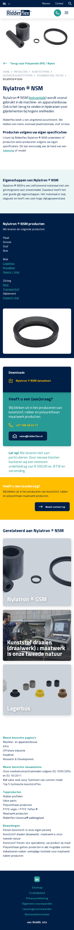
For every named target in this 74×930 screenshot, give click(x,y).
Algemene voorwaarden (37, 903)
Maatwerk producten (15, 813)
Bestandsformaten (37, 914)
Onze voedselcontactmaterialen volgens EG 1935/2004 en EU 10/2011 (37, 773)
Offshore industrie (14, 750)
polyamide (37, 97)
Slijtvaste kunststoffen (18, 75)
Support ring (11, 298)
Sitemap (37, 887)
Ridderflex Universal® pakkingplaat (23, 818)
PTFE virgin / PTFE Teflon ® (20, 809)
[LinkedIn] (37, 879)
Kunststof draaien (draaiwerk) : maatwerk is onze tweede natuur (32, 836)
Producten (20, 72)
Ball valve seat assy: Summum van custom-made (33, 780)
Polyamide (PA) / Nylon (50, 75)
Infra (6, 746)
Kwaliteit (8, 755)
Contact (59, 3)
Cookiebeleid (37, 893)
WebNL (36, 922)
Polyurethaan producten (17, 805)
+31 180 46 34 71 (27, 425)
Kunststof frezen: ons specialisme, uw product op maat (37, 843)
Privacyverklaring (37, 898)
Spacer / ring (11, 272)
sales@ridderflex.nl (31, 436)
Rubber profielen (13, 796)
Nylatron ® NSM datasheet (33, 380)
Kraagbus (9, 268)
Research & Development (18, 759)
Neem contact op (55, 507)
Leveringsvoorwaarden (37, 909)
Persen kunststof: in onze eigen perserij (27, 830)
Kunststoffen (40, 72)
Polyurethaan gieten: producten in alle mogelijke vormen (36, 847)
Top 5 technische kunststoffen (22, 784)
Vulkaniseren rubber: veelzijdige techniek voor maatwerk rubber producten (36, 853)
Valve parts (10, 800)
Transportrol (11, 289)
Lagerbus (9, 263)
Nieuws (46, 3)
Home (6, 72)
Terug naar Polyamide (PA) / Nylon (32, 63)
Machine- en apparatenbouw (20, 742)
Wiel (6, 285)
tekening (8, 150)
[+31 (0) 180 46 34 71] (57, 12)
